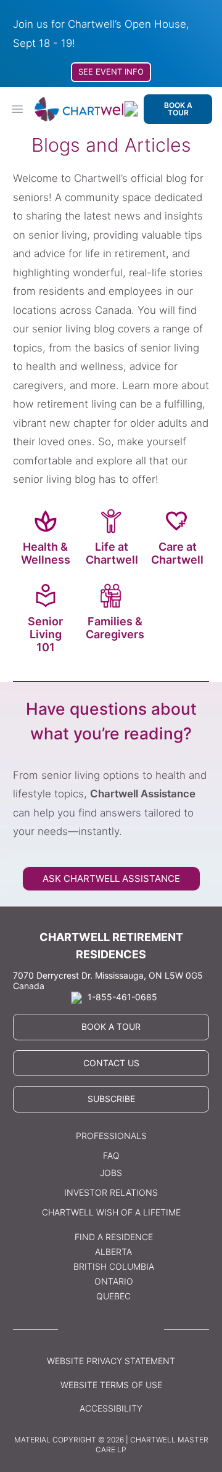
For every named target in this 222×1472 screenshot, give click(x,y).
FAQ (111, 1155)
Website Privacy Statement (111, 1360)
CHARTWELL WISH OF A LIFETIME (111, 1212)
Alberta (113, 1251)
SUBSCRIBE (111, 1098)
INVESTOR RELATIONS (111, 1192)
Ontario (113, 1281)
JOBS (111, 1172)
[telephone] (131, 109)
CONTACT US (111, 1063)
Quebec (113, 1296)
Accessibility (111, 1408)
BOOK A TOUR (178, 109)
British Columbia (113, 1266)
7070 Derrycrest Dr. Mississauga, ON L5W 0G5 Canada (108, 981)
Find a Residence (114, 1236)
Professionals (111, 1135)
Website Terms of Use (111, 1384)
